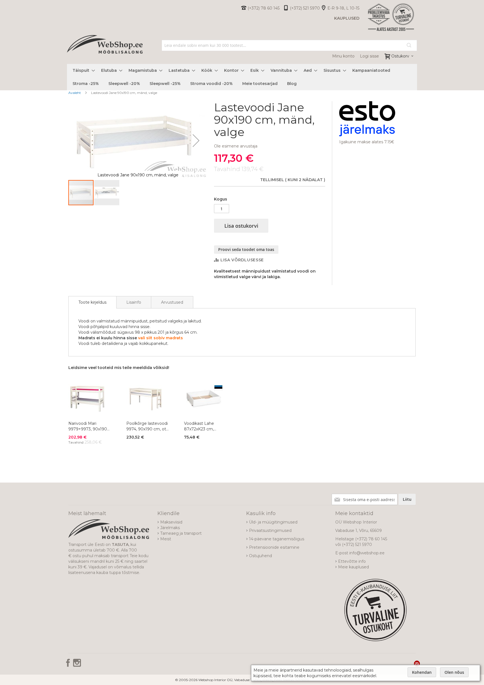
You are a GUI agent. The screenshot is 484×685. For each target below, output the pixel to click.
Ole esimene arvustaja (235, 146)
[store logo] (105, 50)
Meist (165, 538)
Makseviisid (171, 522)
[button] (196, 140)
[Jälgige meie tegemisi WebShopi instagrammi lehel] (77, 664)
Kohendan (422, 672)
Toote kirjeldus (92, 302)
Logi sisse (369, 56)
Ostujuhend (260, 555)
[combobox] (289, 45)
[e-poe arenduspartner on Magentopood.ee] (417, 663)
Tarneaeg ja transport (181, 533)
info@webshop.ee (367, 552)
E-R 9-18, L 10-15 (343, 8)
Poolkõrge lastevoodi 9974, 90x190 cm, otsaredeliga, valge (147, 426)
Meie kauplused (353, 566)
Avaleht (74, 93)
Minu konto (343, 56)
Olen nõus (454, 672)
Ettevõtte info (352, 561)
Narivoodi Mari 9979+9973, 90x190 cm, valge (87, 426)
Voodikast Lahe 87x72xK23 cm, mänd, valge (199, 426)
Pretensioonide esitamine (274, 547)
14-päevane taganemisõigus (276, 538)
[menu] (242, 77)
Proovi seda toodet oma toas (246, 249)
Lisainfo (133, 302)
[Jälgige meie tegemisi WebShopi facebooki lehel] (68, 664)
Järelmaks (170, 527)
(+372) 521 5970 (305, 8)
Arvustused (172, 302)
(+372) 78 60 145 (264, 8)
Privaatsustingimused (270, 530)
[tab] (92, 302)
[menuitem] (82, 70)
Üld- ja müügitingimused (273, 522)
